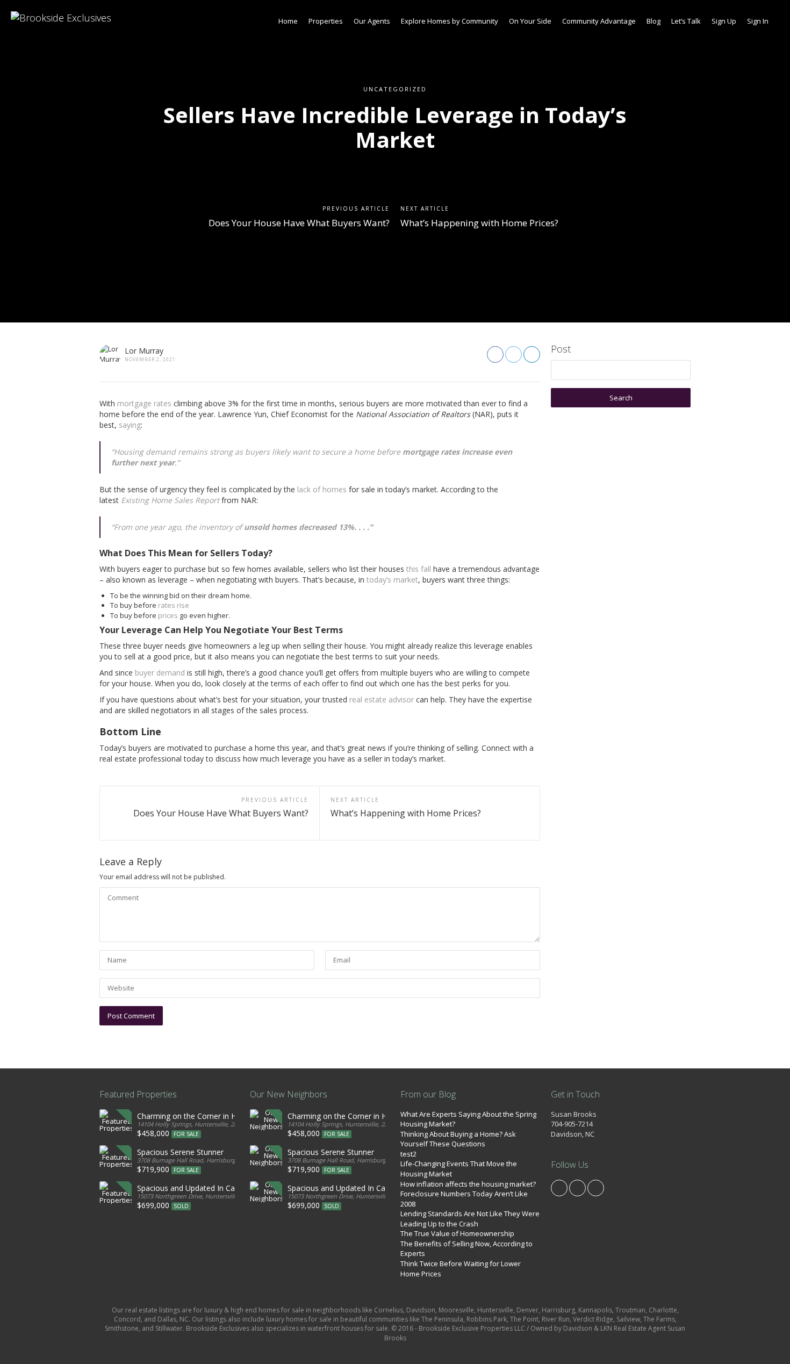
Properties (325, 21)
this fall (418, 569)
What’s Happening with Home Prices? (479, 223)
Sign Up (724, 21)
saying (130, 425)
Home (288, 21)
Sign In (758, 21)
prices (168, 615)
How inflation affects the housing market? (468, 1184)
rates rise (173, 605)
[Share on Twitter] (513, 354)
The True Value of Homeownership (457, 1233)
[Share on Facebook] (495, 354)
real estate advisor (381, 699)
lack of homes (322, 489)
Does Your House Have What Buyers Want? (299, 223)
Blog (653, 21)
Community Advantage (599, 21)
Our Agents (372, 21)
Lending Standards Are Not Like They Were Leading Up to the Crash (470, 1219)
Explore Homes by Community (449, 21)
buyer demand (160, 672)
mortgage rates (144, 403)
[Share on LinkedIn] (531, 354)
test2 (408, 1154)
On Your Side (530, 21)
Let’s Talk (686, 21)
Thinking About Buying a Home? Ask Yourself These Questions (458, 1139)
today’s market (392, 580)
